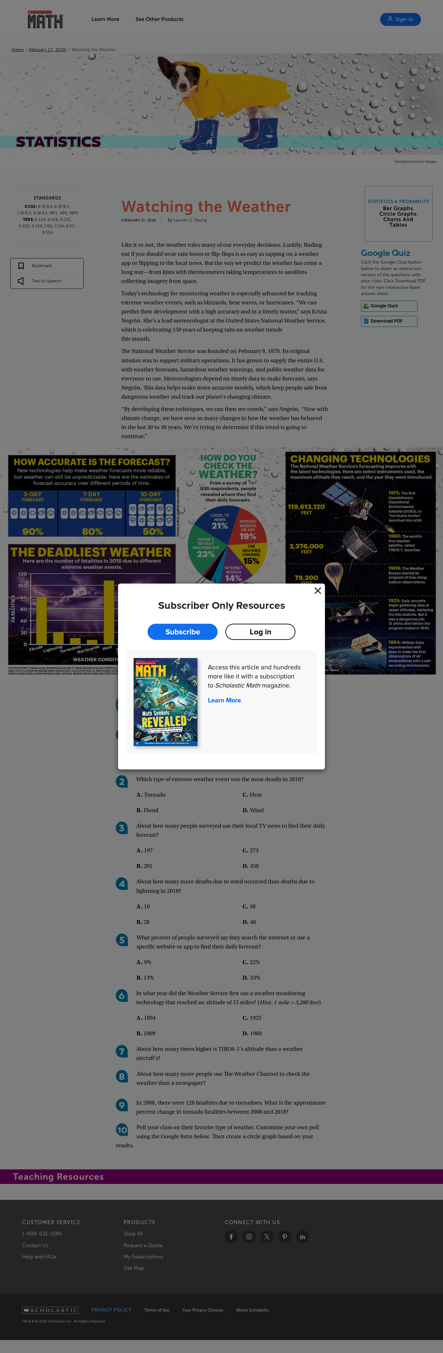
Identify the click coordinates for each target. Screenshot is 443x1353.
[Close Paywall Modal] (318, 590)
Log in (260, 631)
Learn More (224, 700)
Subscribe (182, 631)
